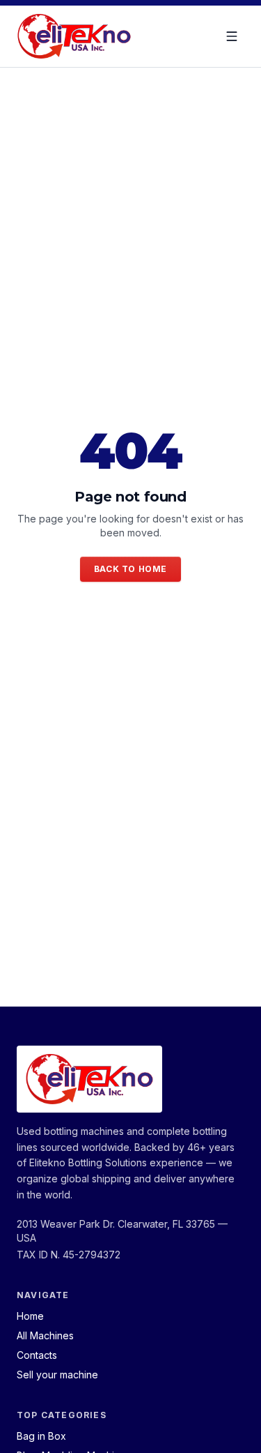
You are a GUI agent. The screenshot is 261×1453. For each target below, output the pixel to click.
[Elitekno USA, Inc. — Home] (74, 36)
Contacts (37, 1355)
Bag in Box (41, 1436)
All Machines (45, 1335)
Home (30, 1316)
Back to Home (130, 569)
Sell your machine (57, 1374)
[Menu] (231, 36)
